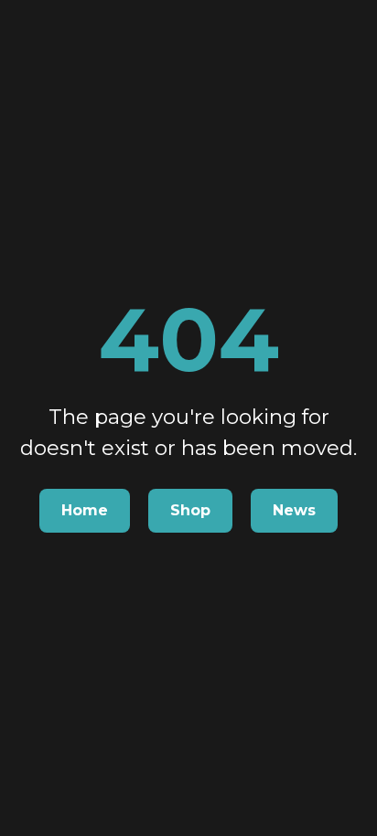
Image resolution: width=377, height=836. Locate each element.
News (294, 510)
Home (84, 510)
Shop (190, 510)
